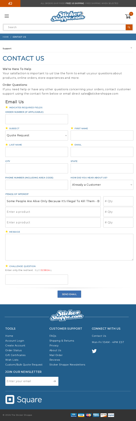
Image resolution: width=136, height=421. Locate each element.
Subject (14, 128)
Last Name (15, 144)
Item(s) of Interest (17, 194)
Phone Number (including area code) (29, 177)
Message (14, 232)
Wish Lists (11, 359)
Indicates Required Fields (25, 107)
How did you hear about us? (89, 177)
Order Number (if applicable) (24, 112)
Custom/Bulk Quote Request (24, 364)
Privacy (54, 345)
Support (7, 48)
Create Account (15, 345)
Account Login (14, 340)
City (7, 161)
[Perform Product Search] (129, 27)
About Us (55, 350)
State (74, 161)
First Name (81, 128)
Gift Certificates (15, 355)
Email (78, 144)
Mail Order (56, 355)
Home (9, 335)
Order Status (13, 350)
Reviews (54, 359)
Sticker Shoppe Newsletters (67, 364)
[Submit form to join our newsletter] (54, 381)
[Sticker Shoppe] (68, 16)
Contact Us (99, 335)
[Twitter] (96, 352)
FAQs (52, 335)
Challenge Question (22, 266)
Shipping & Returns (61, 340)
